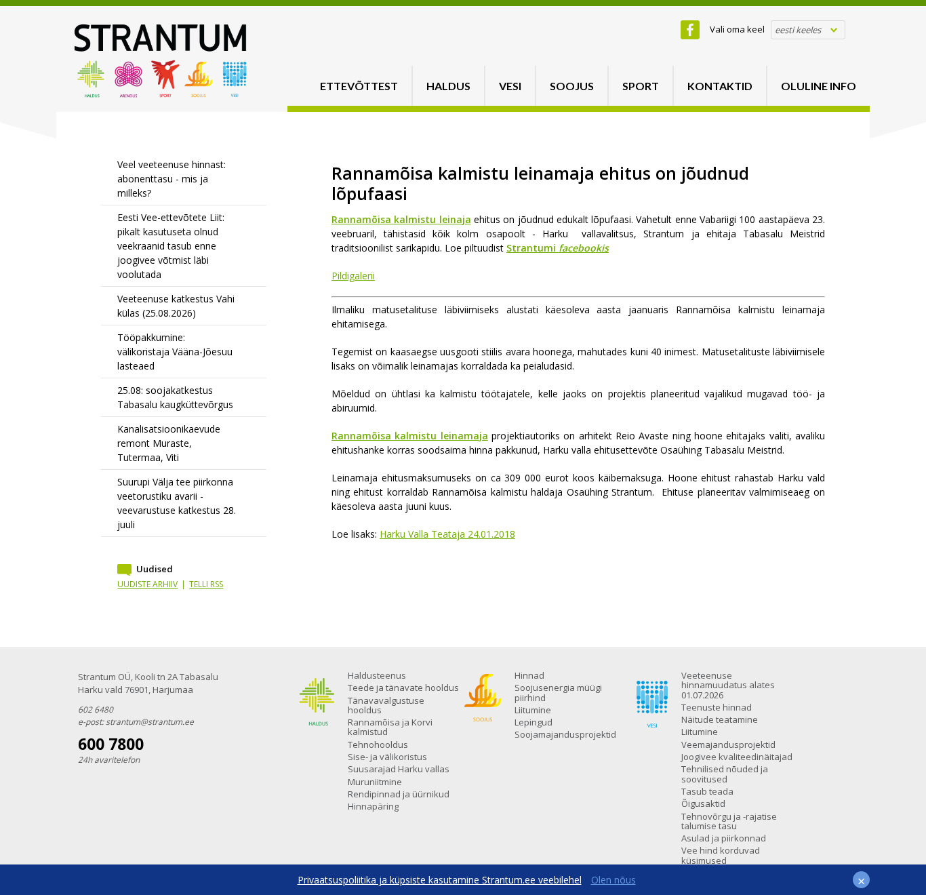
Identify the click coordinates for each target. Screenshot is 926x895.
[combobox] (808, 29)
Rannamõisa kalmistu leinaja (401, 219)
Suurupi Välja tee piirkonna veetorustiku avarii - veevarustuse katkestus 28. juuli (176, 503)
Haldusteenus (377, 675)
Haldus (448, 85)
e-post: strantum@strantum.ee (136, 722)
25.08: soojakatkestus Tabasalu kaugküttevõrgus (175, 397)
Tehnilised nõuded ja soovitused (724, 773)
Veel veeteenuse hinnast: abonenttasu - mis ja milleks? (171, 178)
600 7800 (111, 744)
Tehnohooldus (378, 744)
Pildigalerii (353, 275)
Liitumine (533, 710)
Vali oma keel (737, 29)
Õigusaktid (703, 803)
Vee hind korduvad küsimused (720, 855)
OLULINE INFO (818, 85)
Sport (640, 85)
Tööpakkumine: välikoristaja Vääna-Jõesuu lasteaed (175, 351)
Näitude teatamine (719, 719)
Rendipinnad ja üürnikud (398, 794)
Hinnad (529, 675)
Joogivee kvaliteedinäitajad (736, 757)
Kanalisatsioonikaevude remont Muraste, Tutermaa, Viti (168, 443)
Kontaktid (719, 85)
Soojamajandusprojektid (565, 734)
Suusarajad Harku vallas (398, 769)
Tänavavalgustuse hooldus (386, 705)
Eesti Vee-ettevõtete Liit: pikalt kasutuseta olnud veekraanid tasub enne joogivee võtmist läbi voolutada (170, 246)
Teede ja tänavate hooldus (403, 687)
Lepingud (533, 722)
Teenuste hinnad (716, 707)
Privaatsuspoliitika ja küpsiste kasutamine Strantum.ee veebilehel (440, 879)
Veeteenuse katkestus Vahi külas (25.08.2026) (176, 305)
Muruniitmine (375, 782)
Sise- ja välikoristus (387, 757)
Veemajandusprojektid (728, 744)
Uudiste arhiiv (147, 584)
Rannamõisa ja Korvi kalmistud (390, 727)
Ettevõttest (359, 85)
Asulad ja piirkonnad (723, 838)
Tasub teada (707, 791)
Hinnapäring (373, 806)
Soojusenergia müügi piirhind (558, 692)
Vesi (510, 85)
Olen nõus (613, 879)
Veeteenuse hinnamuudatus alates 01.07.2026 (728, 685)
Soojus (572, 85)
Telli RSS (206, 584)
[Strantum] (161, 93)
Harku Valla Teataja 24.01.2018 (447, 534)
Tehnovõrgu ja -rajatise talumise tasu (729, 821)
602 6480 (95, 709)
